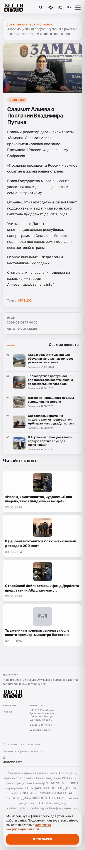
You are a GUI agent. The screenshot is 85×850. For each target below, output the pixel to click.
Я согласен (42, 839)
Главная (7, 711)
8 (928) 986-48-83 (41, 724)
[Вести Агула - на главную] (21, 7)
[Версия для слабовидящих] (60, 7)
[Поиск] (41, 7)
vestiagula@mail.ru (40, 729)
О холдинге (10, 744)
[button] (78, 7)
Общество (17, 99)
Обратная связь (31, 744)
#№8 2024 (26, 300)
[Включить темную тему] (51, 7)
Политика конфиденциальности (22, 751)
